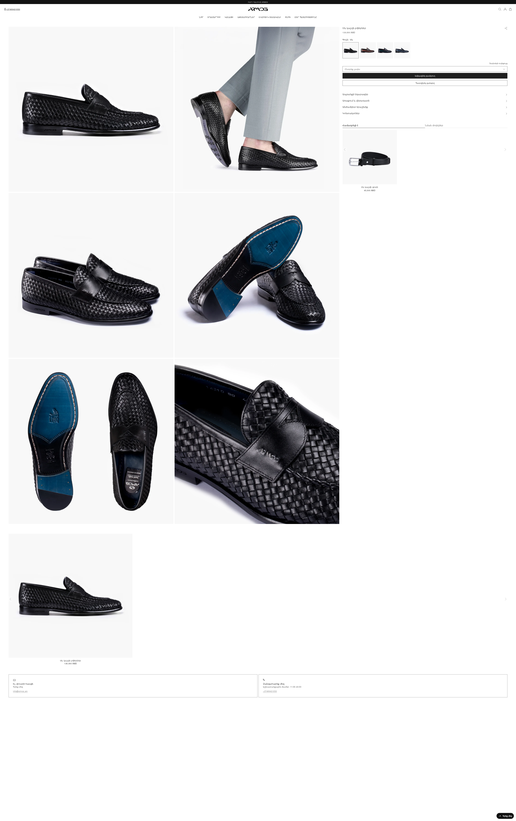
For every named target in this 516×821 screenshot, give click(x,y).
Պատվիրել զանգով (425, 83)
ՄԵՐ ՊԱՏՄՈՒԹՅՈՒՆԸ (306, 17)
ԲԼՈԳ (288, 17)
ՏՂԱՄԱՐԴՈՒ (214, 17)
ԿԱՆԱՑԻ (229, 17)
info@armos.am (20, 691)
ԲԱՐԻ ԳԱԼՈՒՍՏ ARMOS (258, 2)
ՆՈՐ (201, 17)
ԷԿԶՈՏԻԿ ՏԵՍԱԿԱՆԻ (270, 17)
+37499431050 (13, 9)
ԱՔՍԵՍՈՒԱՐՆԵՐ (246, 17)
